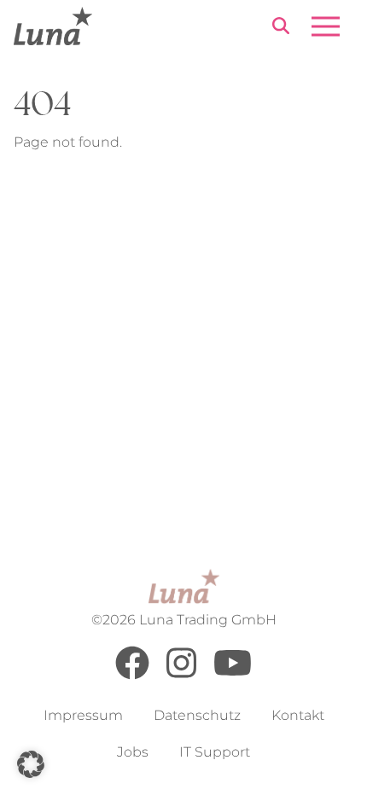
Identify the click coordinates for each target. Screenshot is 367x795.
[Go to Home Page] (53, 26)
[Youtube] (232, 675)
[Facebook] (132, 675)
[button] (30, 764)
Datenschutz (197, 715)
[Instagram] (181, 675)
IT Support (214, 752)
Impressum (83, 715)
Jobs (133, 752)
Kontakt (297, 715)
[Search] (280, 28)
